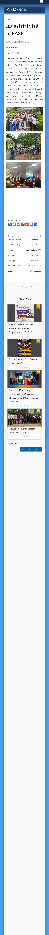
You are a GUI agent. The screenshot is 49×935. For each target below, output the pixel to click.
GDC (9, 19)
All (38, 449)
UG (23, 449)
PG (30, 449)
